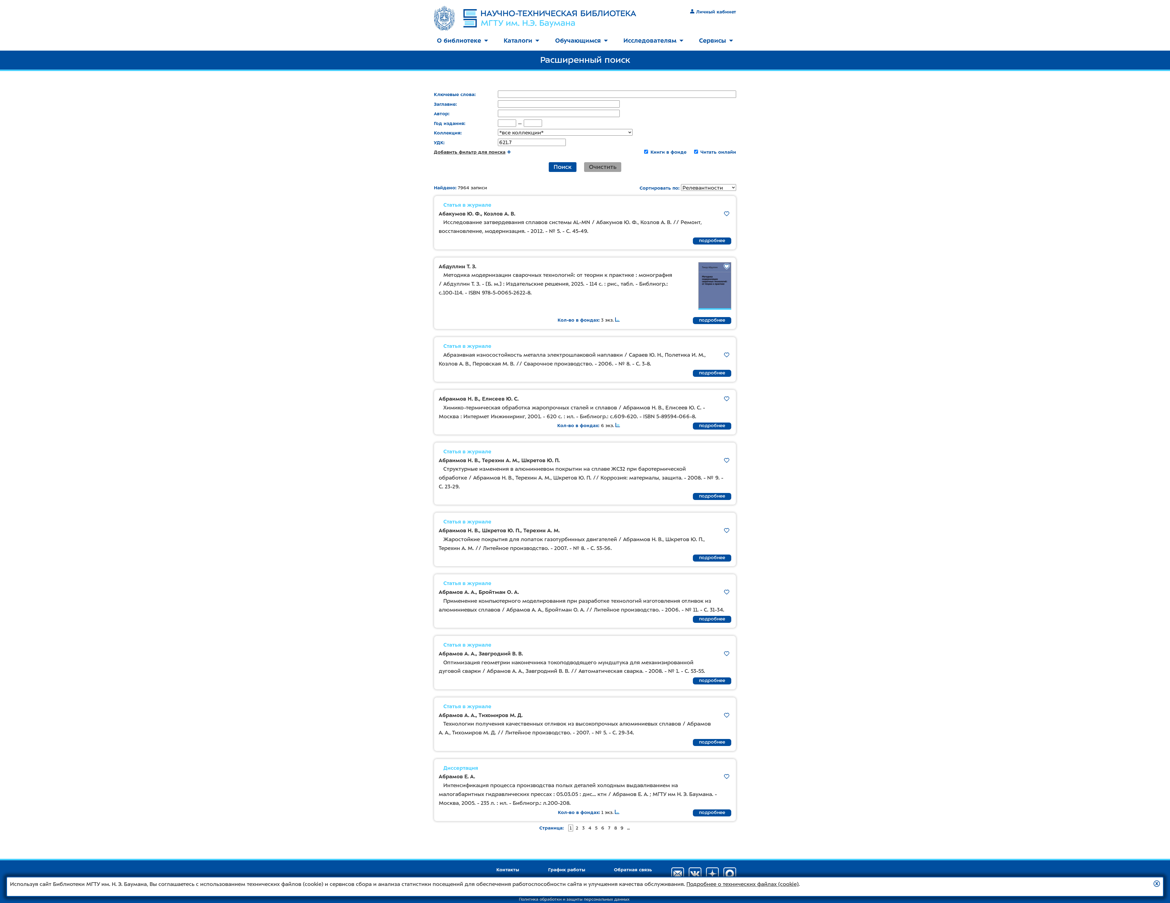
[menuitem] (462, 41)
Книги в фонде (668, 152)
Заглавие (445, 104)
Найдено (444, 187)
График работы (566, 869)
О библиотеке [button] (459, 40)
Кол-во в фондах (578, 320)
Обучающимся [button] (578, 40)
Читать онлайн (718, 152)
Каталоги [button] (518, 40)
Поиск (563, 167)
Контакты (507, 869)
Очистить (602, 167)
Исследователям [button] (649, 40)
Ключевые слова (454, 94)
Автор (441, 113)
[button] (1157, 883)
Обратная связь (633, 869)
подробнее (712, 240)
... (628, 828)
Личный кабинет (716, 11)
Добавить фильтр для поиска (469, 152)
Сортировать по (659, 188)
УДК (438, 142)
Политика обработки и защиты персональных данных (574, 899)
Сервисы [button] (712, 40)
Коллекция (447, 132)
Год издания (449, 123)
